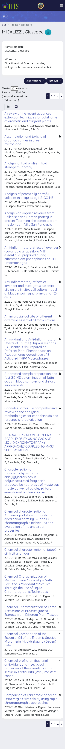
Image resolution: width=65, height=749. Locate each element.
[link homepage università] (40, 6)
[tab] (8, 106)
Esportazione (34, 81)
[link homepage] (11, 6)
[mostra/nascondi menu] (61, 5)
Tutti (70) (53, 81)
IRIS (4, 24)
